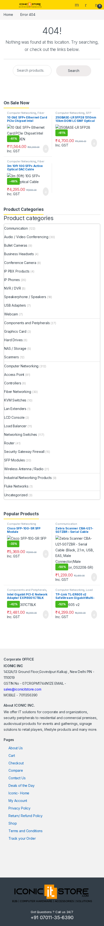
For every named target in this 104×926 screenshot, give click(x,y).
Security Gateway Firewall (24, 451)
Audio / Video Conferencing (26, 237)
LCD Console (14, 417)
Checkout (16, 763)
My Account (17, 801)
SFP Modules (14, 460)
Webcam (11, 314)
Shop (12, 823)
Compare (15, 770)
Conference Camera (20, 263)
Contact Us (17, 778)
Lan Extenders (15, 409)
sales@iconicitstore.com (22, 689)
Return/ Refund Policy (25, 816)
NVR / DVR (12, 288)
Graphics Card (15, 331)
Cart (11, 755)
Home (8, 14)
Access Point (14, 374)
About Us (15, 748)
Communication (16, 228)
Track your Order (22, 838)
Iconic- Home (18, 793)
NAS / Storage (15, 348)
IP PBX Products (17, 271)
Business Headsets (19, 254)
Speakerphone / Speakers (25, 297)
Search (77, 4)
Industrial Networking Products (28, 478)
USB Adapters (15, 305)
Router (9, 443)
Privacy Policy (19, 808)
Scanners (11, 357)
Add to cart (45, 149)
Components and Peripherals (27, 323)
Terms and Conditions (25, 831)
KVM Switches (15, 400)
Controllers (12, 383)
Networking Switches (20, 434)
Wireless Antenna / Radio (24, 469)
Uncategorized (16, 495)
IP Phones (12, 280)
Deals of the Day (21, 785)
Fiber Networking (17, 392)
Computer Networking (21, 113)
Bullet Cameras (15, 245)
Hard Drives (13, 340)
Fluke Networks (16, 486)
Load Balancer (15, 426)
